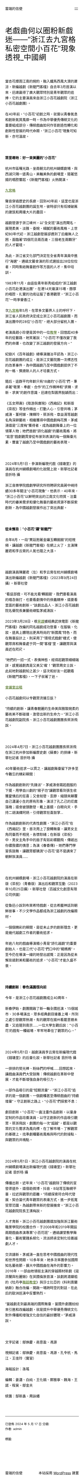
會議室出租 (13, 687)
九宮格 (10, 190)
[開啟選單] (76, 8)
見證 (40, 621)
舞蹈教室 (29, 1282)
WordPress (62, 1473)
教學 (53, 332)
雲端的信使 (13, 8)
